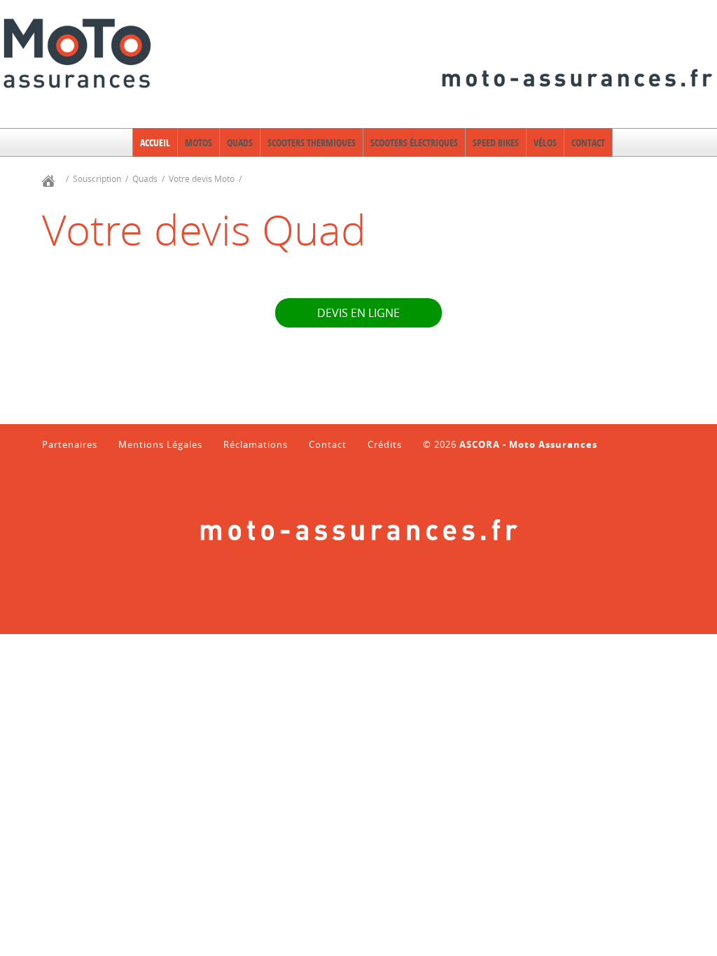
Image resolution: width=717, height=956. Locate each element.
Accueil (155, 142)
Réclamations (255, 445)
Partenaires (69, 445)
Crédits (385, 445)
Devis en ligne (358, 313)
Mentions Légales (160, 445)
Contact (328, 445)
